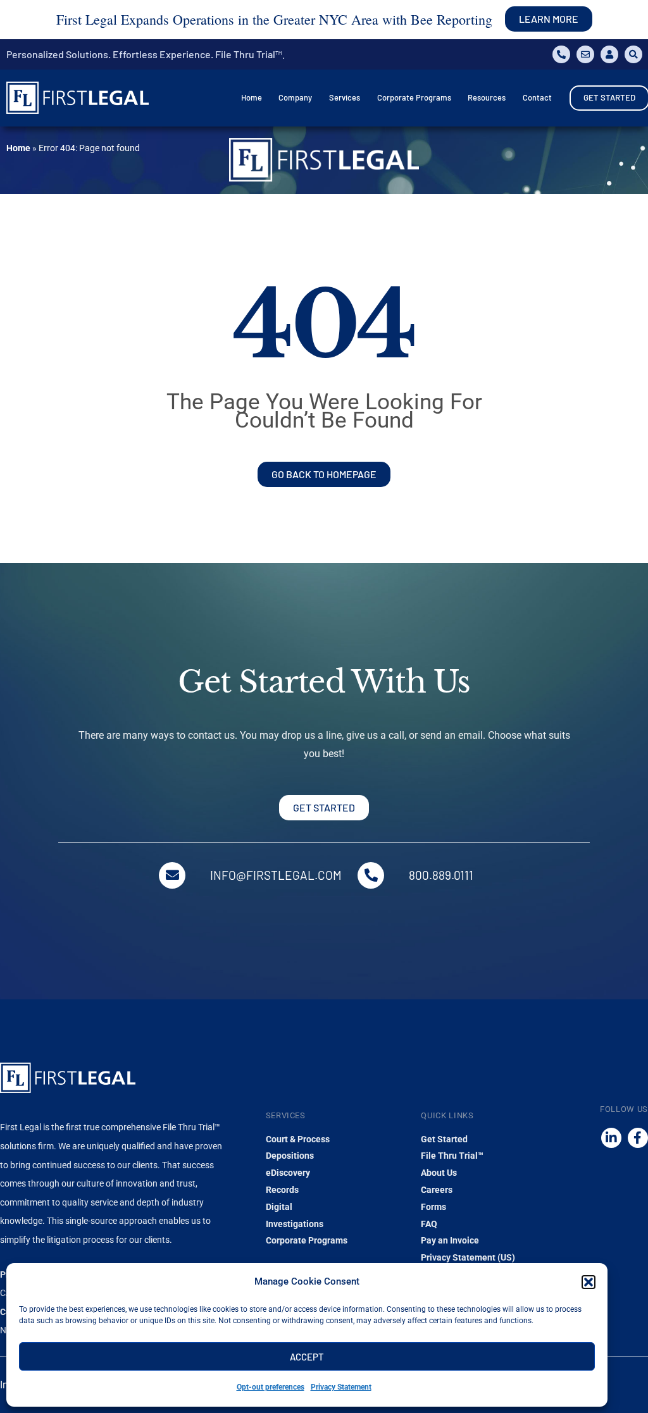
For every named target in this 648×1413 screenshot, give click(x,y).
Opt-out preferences (270, 1387)
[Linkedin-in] (611, 1138)
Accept (307, 1356)
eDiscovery (288, 1173)
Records (282, 1190)
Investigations (294, 1224)
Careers (436, 1190)
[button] (588, 1282)
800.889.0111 (441, 875)
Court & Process (298, 1139)
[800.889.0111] (371, 875)
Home (18, 148)
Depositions (290, 1156)
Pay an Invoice (450, 1240)
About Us (439, 1173)
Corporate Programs (306, 1240)
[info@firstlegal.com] (172, 875)
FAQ (429, 1224)
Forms (433, 1207)
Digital (279, 1207)
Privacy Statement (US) (468, 1257)
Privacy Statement (341, 1387)
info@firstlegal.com (276, 875)
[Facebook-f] (638, 1138)
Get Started (444, 1139)
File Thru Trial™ (452, 1156)
